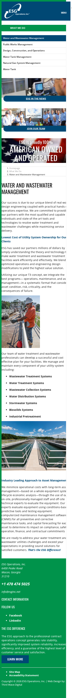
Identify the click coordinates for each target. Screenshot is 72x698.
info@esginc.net (11, 592)
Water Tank (9, 69)
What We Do (17, 28)
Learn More (15, 659)
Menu (64, 12)
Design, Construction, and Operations (24, 50)
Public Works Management (18, 44)
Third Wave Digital (12, 684)
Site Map (14, 672)
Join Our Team (36, 128)
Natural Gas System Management (22, 63)
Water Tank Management (17, 56)
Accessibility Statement (24, 675)
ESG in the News (36, 98)
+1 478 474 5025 (16, 583)
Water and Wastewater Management (23, 38)
